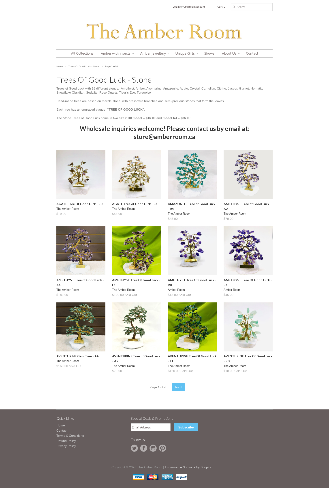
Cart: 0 (221, 6)
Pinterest (162, 448)
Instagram (153, 448)
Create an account (194, 6)
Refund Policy (66, 441)
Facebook (143, 448)
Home (60, 425)
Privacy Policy (66, 446)
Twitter (134, 448)
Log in (176, 6)
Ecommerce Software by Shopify (188, 467)
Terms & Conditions (70, 435)
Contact (61, 430)
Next (178, 387)
